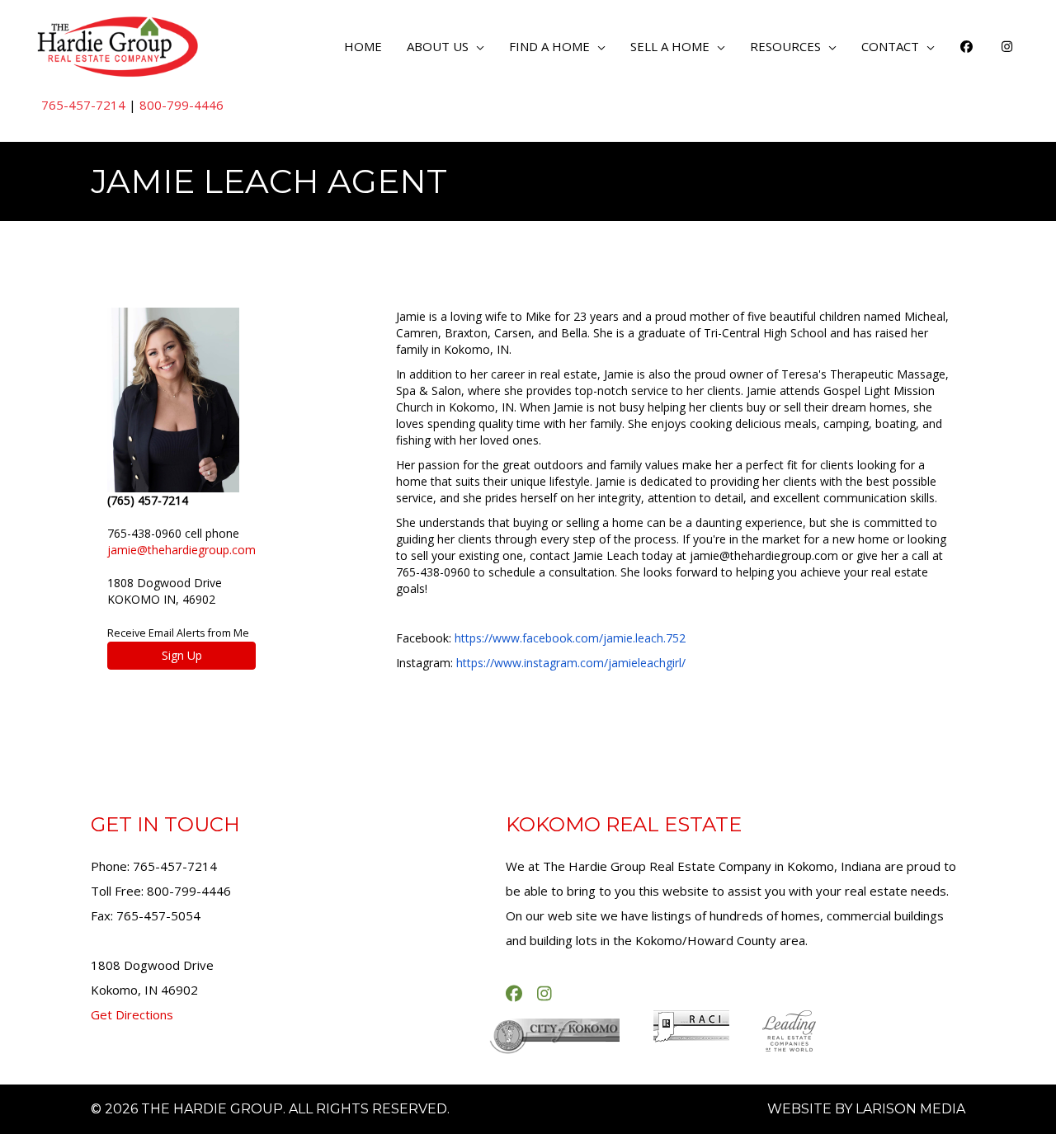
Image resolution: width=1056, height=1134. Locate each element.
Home (363, 46)
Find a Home (549, 46)
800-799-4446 (181, 104)
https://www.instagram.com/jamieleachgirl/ (571, 663)
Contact (890, 46)
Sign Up (182, 655)
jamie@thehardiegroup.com (181, 550)
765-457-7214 (83, 104)
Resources (785, 46)
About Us (438, 46)
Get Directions (132, 1014)
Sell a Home (670, 46)
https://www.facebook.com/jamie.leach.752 (570, 638)
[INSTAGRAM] (1007, 46)
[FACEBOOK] (967, 46)
